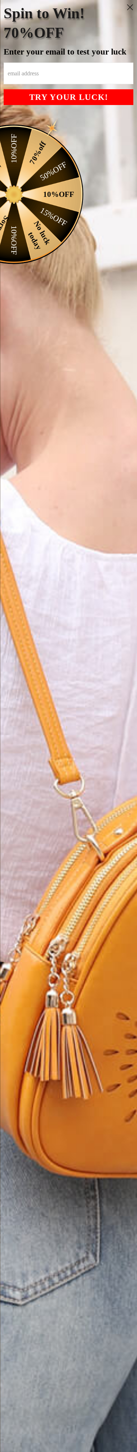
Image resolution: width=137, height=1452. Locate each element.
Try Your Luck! (68, 97)
